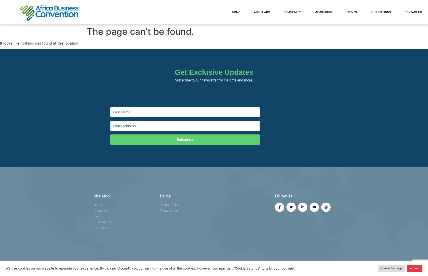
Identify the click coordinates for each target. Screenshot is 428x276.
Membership (324, 12)
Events (351, 12)
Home (236, 12)
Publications (381, 12)
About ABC (262, 12)
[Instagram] (326, 207)
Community (292, 12)
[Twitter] (291, 207)
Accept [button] (415, 268)
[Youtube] (314, 207)
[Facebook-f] (279, 207)
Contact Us (413, 12)
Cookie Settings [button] (391, 268)
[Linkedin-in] (302, 207)
